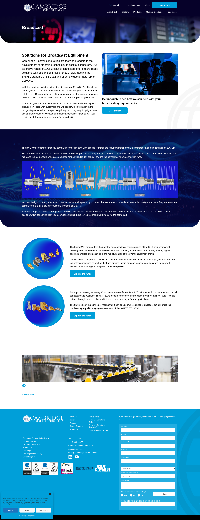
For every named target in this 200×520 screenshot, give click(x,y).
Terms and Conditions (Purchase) (97, 426)
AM (134, 495)
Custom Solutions (76, 426)
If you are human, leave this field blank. (140, 500)
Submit (164, 494)
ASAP (126, 495)
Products (73, 423)
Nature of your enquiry (127, 465)
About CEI (73, 417)
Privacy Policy (22, 516)
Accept (10, 510)
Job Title (123, 434)
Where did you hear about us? (129, 472)
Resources (74, 429)
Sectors (72, 420)
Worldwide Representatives (138, 5)
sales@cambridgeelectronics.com (80, 445)
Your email (124, 449)
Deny (27, 510)
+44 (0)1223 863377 (75, 442)
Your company (125, 457)
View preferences (43, 510)
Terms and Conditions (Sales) (97, 421)
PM (141, 495)
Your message (125, 480)
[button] (50, 494)
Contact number (125, 442)
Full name (124, 426)
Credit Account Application (98, 430)
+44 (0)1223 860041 (75, 439)
